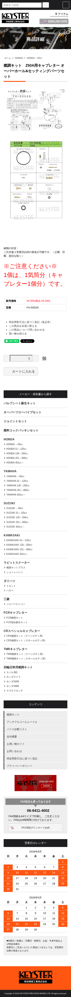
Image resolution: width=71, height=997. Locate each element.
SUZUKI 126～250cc (17, 517)
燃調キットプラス (15, 567)
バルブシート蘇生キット (20, 403)
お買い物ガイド (16, 743)
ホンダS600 (12, 681)
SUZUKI (9, 503)
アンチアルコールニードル (22, 721)
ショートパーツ (14, 572)
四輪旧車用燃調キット (18, 667)
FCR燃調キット (14, 617)
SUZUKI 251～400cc (17, 522)
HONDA (19, 58)
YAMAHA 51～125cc (17, 481)
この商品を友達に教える (23, 325)
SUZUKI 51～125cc (16, 512)
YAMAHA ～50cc (15, 476)
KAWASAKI (12, 535)
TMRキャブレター (15, 649)
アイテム (61, 13)
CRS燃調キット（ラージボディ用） (25, 636)
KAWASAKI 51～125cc (18, 540)
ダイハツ (9, 580)
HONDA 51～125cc (16, 448)
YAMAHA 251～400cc (17, 490)
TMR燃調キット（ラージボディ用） (25, 654)
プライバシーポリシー (19, 765)
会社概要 (12, 736)
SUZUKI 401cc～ (15, 526)
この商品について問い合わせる (27, 329)
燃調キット (13, 714)
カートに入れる (23, 371)
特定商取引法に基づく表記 (22, 758)
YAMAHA (10, 471)
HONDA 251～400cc (17, 458)
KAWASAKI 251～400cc (19, 549)
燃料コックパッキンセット (21, 430)
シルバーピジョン (15, 604)
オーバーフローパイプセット (23, 412)
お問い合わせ (14, 751)
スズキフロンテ (14, 690)
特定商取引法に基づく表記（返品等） (30, 322)
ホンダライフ (13, 677)
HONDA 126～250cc (17, 453)
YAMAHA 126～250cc (17, 485)
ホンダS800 (12, 686)
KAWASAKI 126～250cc (19, 544)
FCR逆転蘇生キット (17, 622)
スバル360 (11, 672)
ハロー (9, 590)
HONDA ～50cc (34, 58)
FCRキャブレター (15, 612)
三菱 (6, 599)
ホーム (8, 58)
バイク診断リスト (17, 729)
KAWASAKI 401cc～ (17, 554)
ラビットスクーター (17, 562)
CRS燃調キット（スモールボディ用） (26, 640)
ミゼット (11, 585)
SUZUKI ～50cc (14, 508)
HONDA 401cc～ (15, 462)
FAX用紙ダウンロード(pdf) (35, 827)
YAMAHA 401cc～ (16, 494)
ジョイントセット (15, 421)
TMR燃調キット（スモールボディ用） (26, 658)
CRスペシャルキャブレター (22, 630)
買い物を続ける (18, 333)
